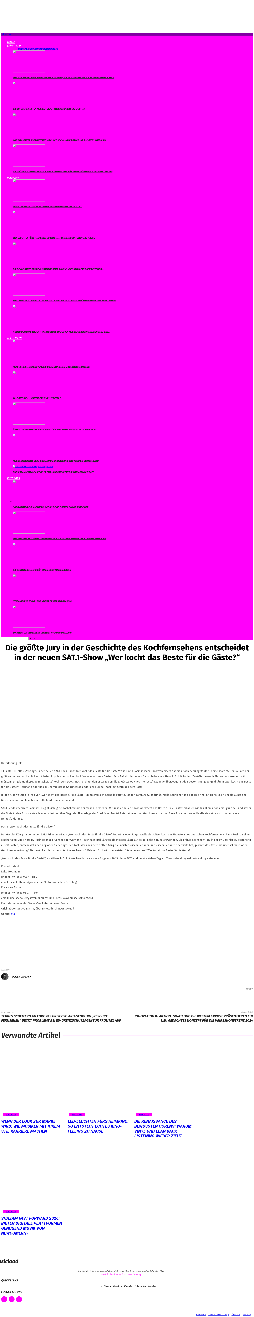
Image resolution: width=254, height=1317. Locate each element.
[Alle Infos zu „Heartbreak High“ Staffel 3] (29, 392)
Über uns (236, 1314)
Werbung (247, 1314)
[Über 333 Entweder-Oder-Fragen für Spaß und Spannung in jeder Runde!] (29, 423)
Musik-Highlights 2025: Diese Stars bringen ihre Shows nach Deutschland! (56, 461)
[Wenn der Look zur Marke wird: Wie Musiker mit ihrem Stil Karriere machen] (29, 200)
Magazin (13, 177)
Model (21, 49)
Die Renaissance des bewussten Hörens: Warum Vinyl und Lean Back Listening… (58, 269)
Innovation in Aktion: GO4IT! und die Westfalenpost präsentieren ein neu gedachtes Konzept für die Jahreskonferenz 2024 (194, 1018)
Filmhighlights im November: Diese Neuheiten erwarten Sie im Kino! (51, 366)
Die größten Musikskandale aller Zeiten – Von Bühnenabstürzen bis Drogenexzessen (62, 171)
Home (11, 42)
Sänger (38, 49)
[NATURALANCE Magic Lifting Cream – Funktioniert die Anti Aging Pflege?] (33, 466)
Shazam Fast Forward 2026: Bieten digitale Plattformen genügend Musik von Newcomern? (64, 300)
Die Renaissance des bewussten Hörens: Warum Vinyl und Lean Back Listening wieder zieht (163, 1129)
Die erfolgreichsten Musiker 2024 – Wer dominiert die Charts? (49, 108)
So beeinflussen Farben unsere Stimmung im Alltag (42, 632)
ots (13, 914)
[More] (246, 996)
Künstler (14, 46)
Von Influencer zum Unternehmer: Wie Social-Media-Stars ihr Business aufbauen (59, 140)
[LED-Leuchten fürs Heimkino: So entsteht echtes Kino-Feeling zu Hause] (29, 232)
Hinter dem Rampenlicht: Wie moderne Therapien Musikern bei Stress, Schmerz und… (61, 331)
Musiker (29, 49)
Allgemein (14, 338)
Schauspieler (50, 49)
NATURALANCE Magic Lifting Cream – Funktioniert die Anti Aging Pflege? (53, 472)
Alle (15, 49)
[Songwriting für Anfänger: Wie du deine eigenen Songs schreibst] (29, 501)
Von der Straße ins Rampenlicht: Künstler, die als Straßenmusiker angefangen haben (63, 77)
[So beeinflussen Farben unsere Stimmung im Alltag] (29, 627)
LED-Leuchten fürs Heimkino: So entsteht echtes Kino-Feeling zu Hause (54, 237)
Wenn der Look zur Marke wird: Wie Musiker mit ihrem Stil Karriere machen (30, 1126)
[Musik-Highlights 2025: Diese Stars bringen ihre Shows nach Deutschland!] (29, 455)
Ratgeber (13, 478)
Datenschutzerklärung (218, 1314)
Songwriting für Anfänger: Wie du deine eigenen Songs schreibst (50, 507)
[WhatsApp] (235, 997)
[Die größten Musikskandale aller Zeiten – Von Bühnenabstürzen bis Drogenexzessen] (29, 165)
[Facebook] (209, 997)
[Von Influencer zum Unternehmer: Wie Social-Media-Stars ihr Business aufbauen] (29, 134)
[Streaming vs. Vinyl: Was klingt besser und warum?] (29, 595)
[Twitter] (217, 997)
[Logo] (1, 37)
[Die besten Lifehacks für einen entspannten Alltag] (29, 564)
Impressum (201, 1314)
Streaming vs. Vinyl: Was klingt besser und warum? (42, 601)
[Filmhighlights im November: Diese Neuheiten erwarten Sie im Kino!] (29, 361)
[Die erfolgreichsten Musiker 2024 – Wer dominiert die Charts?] (29, 103)
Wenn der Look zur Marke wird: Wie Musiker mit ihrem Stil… (47, 206)
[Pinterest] (226, 997)
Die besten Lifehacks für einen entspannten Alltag (42, 570)
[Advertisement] (23, 937)
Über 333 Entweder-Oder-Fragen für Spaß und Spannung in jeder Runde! (54, 429)
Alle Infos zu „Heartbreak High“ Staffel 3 (37, 398)
